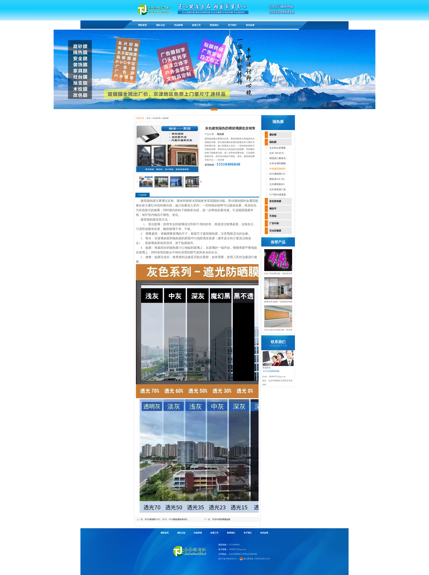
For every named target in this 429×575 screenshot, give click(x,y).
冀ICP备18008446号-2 (227, 559)
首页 (148, 118)
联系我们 (231, 533)
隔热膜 (166, 118)
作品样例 (156, 118)
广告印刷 (274, 223)
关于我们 (248, 533)
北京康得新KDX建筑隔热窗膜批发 (287, 184)
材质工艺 (214, 533)
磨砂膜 (273, 134)
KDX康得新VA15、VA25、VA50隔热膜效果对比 (166, 519)
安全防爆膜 (275, 230)
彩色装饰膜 (275, 201)
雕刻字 (273, 208)
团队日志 (181, 533)
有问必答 (264, 533)
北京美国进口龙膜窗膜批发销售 (285, 189)
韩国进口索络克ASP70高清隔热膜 (286, 158)
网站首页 (142, 25)
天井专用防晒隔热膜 (221, 519)
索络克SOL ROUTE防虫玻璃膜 (285, 179)
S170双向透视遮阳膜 (280, 194)
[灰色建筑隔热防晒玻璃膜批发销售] (161, 187)
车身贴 (273, 216)
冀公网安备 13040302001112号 (256, 559)
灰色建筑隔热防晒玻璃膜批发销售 (286, 168)
